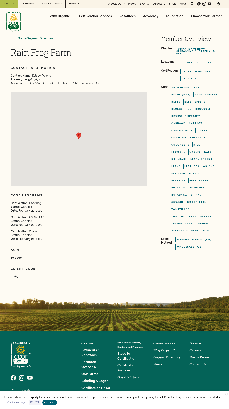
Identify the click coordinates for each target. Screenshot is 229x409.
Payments (28, 4)
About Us (114, 3)
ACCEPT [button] (49, 402)
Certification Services (95, 16)
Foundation (174, 16)
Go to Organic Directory (36, 38)
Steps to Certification (126, 356)
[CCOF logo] (14, 17)
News (132, 3)
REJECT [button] (34, 402)
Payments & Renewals (90, 352)
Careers (195, 350)
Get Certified (52, 4)
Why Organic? (60, 16)
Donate (74, 4)
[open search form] (191, 3)
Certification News (95, 388)
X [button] (225, 394)
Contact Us (197, 364)
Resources (127, 16)
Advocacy (150, 16)
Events (144, 3)
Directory (159, 3)
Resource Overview (88, 364)
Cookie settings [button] (16, 402)
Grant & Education (131, 377)
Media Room (199, 357)
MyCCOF (9, 4)
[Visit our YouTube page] (209, 4)
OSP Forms (89, 374)
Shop (172, 3)
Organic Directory (167, 357)
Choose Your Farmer (206, 16)
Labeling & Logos (94, 381)
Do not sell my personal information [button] (185, 397)
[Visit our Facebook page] (199, 4)
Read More (215, 397)
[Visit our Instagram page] (204, 4)
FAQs (183, 3)
